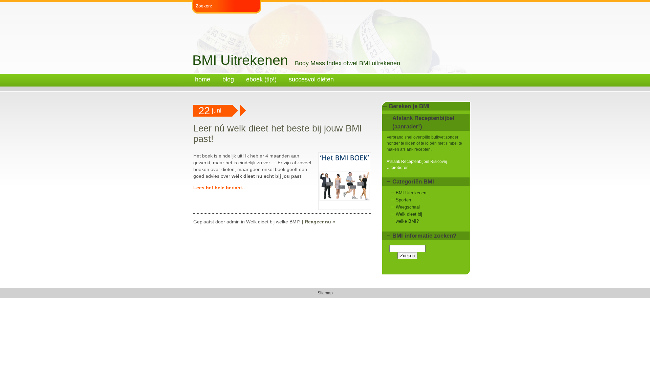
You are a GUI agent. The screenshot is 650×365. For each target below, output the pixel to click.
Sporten (403, 199)
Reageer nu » (320, 221)
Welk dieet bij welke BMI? (273, 221)
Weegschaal (408, 207)
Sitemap (325, 293)
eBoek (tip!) (261, 79)
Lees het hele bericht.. (219, 187)
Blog (228, 79)
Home (202, 79)
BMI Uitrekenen (240, 60)
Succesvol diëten (311, 79)
